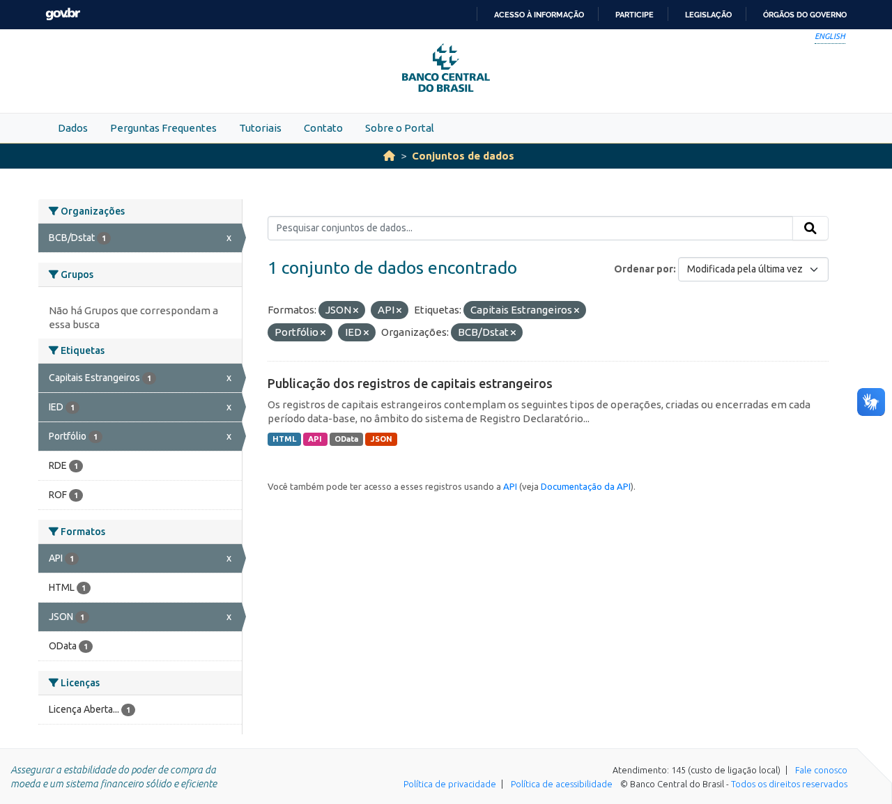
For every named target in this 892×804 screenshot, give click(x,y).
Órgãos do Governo (805, 15)
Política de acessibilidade (562, 784)
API (315, 439)
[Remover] (355, 311)
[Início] (389, 156)
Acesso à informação (539, 15)
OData (346, 439)
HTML (284, 439)
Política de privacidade (449, 784)
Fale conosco (821, 770)
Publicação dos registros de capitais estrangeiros (410, 383)
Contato (323, 128)
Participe (634, 15)
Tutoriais (260, 128)
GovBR (62, 14)
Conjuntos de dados (463, 156)
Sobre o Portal (399, 128)
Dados (73, 128)
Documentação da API (586, 486)
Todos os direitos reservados (789, 784)
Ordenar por (643, 269)
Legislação (708, 15)
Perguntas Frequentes (163, 128)
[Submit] (810, 228)
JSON (381, 439)
